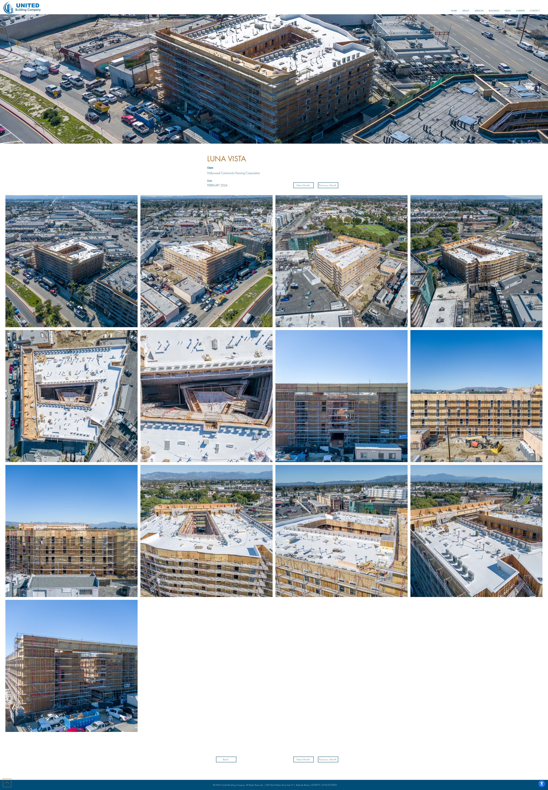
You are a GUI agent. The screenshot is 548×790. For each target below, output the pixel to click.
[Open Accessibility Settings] (541, 783)
